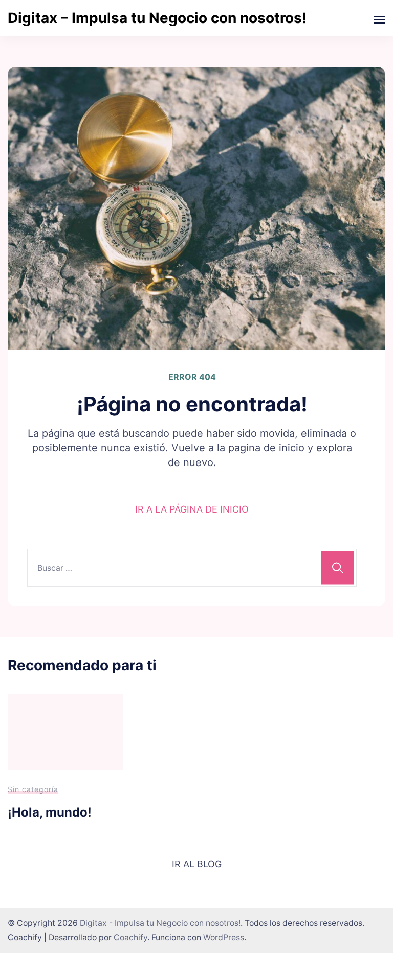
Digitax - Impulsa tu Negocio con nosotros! (160, 923)
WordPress (223, 937)
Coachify (130, 937)
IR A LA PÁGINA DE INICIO (192, 509)
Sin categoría (33, 789)
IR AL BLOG (197, 863)
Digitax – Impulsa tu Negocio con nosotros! (157, 18)
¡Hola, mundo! (50, 812)
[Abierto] (379, 20)
